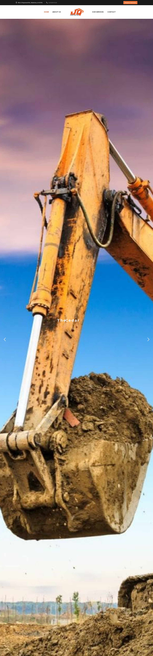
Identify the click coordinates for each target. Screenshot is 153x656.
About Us (56, 12)
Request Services (130, 3)
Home (46, 12)
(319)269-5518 (52, 3)
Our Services (98, 12)
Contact (111, 12)
